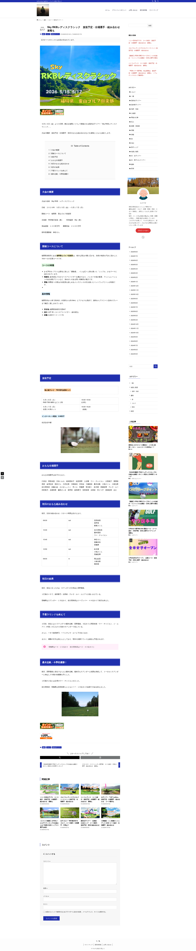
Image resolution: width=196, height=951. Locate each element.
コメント (46, 861)
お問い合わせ (107, 945)
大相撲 (133, 113)
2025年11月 (135, 290)
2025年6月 (134, 311)
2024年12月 (135, 324)
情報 (132, 130)
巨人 (132, 122)
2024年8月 (134, 341)
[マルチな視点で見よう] (43, 10)
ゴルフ (48, 34)
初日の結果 (55, 167)
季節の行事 (134, 117)
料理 (132, 411)
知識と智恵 (134, 151)
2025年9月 (134, 299)
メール (46, 896)
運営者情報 (98, 945)
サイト (45, 904)
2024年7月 (134, 345)
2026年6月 (134, 260)
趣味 (43, 34)
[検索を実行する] (156, 366)
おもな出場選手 (57, 160)
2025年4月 (134, 320)
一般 (132, 96)
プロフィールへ (143, 230)
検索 (150, 25)
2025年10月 (135, 294)
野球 (132, 168)
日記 (132, 143)
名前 (45, 888)
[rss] (155, 1)
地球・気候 (134, 109)
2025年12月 (135, 286)
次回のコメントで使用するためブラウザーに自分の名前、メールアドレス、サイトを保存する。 (76, 912)
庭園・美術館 (135, 126)
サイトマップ (89, 945)
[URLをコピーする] (100, 757)
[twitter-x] (152, 1)
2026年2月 (134, 277)
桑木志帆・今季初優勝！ (60, 174)
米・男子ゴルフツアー (138, 160)
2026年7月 (134, 256)
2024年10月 (135, 333)
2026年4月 (134, 269)
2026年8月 (134, 252)
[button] (60, 757)
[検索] (158, 1)
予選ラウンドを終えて (59, 170)
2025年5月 (134, 315)
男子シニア (134, 147)
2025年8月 (134, 303)
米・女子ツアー (136, 156)
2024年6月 (134, 350)
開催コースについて (58, 153)
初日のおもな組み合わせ (60, 163)
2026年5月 (134, 264)
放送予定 (54, 157)
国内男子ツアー (136, 105)
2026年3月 (134, 273)
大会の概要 (55, 150)
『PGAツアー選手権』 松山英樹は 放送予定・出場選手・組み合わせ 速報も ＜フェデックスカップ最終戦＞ (143, 73)
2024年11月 (135, 328)
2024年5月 (134, 354)
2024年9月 (134, 337)
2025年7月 (134, 307)
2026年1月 (134, 282)
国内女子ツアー (55, 34)
